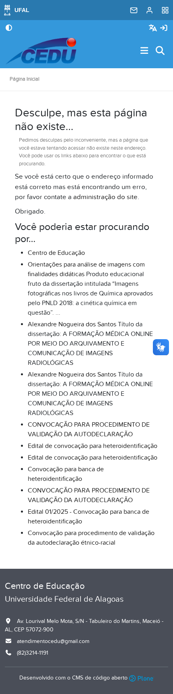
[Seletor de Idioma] (153, 28)
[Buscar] (160, 51)
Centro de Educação (56, 253)
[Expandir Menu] (144, 51)
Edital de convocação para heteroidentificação (92, 446)
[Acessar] (163, 28)
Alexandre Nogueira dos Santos (72, 324)
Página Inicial (24, 79)
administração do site (105, 197)
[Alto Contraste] (9, 28)
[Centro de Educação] (41, 51)
